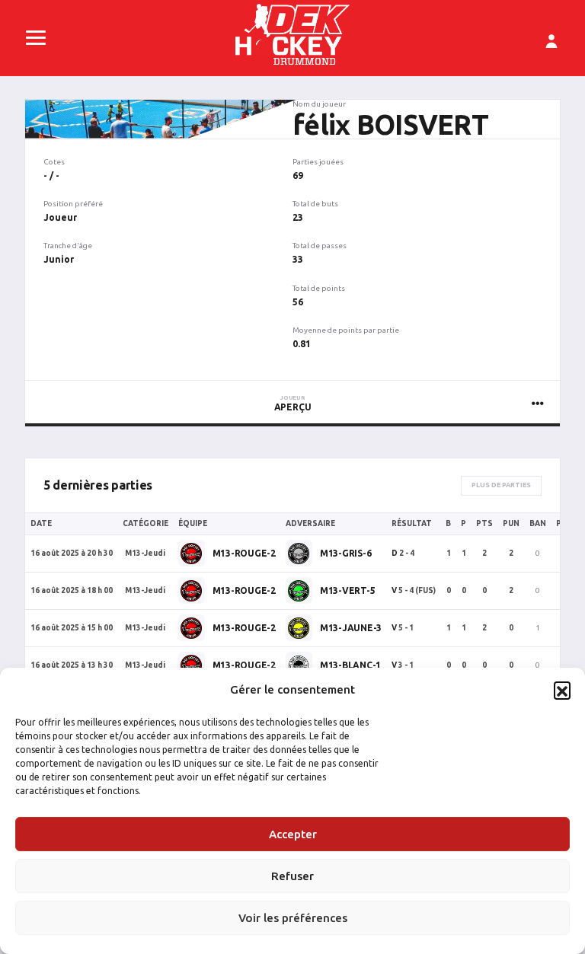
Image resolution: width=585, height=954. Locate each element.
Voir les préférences (292, 917)
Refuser (292, 875)
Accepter (293, 834)
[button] (562, 689)
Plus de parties (501, 485)
